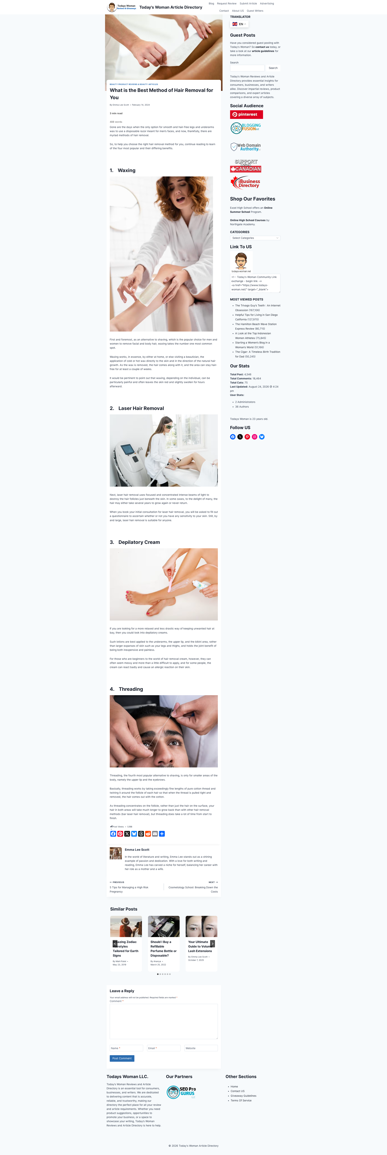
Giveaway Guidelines (243, 1095)
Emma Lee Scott (121, 105)
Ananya (157, 961)
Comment (117, 1001)
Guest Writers (255, 10)
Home (234, 1086)
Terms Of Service (241, 1100)
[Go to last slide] (115, 943)
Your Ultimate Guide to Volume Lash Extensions (200, 946)
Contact (224, 10)
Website (190, 1048)
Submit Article (248, 3)
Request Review (227, 3)
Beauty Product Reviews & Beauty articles (134, 84)
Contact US (238, 1091)
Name (115, 1048)
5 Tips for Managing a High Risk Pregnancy (129, 887)
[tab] (158, 974)
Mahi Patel (121, 961)
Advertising (267, 3)
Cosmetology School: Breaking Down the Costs (193, 887)
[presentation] (126, 926)
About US (238, 10)
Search (234, 62)
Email (152, 1048)
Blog (211, 3)
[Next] (212, 943)
